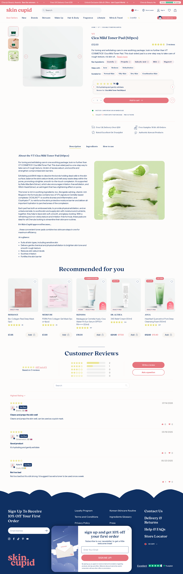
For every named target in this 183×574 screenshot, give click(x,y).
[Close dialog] (128, 529)
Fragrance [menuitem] (88, 18)
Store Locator (155, 536)
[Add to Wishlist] (172, 100)
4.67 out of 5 (41, 367)
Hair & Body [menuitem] (73, 18)
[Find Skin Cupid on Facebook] (14, 539)
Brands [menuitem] (34, 18)
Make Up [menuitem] (59, 18)
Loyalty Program (84, 510)
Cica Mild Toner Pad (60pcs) (111, 27)
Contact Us (153, 511)
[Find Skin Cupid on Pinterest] (23, 539)
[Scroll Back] (12, 300)
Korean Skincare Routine (123, 510)
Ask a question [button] (148, 372)
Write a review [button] (148, 365)
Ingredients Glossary (121, 516)
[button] (158, 44)
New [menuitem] (24, 18)
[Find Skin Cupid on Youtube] (27, 539)
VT (99, 27)
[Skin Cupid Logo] (19, 10)
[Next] (80, 56)
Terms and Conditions (86, 516)
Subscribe (46, 531)
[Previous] (26, 56)
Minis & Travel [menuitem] (116, 18)
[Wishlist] (169, 10)
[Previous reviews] (94, 87)
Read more (122, 57)
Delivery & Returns (153, 520)
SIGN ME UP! (104, 558)
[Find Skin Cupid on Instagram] (9, 539)
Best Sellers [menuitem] (12, 18)
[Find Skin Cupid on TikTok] (18, 539)
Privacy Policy (82, 523)
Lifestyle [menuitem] (101, 18)
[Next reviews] (172, 87)
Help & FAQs (154, 529)
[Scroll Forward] (170, 300)
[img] (16, 403)
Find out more (129, 115)
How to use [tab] (108, 146)
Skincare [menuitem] (46, 18)
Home (94, 27)
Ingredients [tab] (92, 146)
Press (112, 523)
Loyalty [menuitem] (133, 18)
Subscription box (168, 18)
